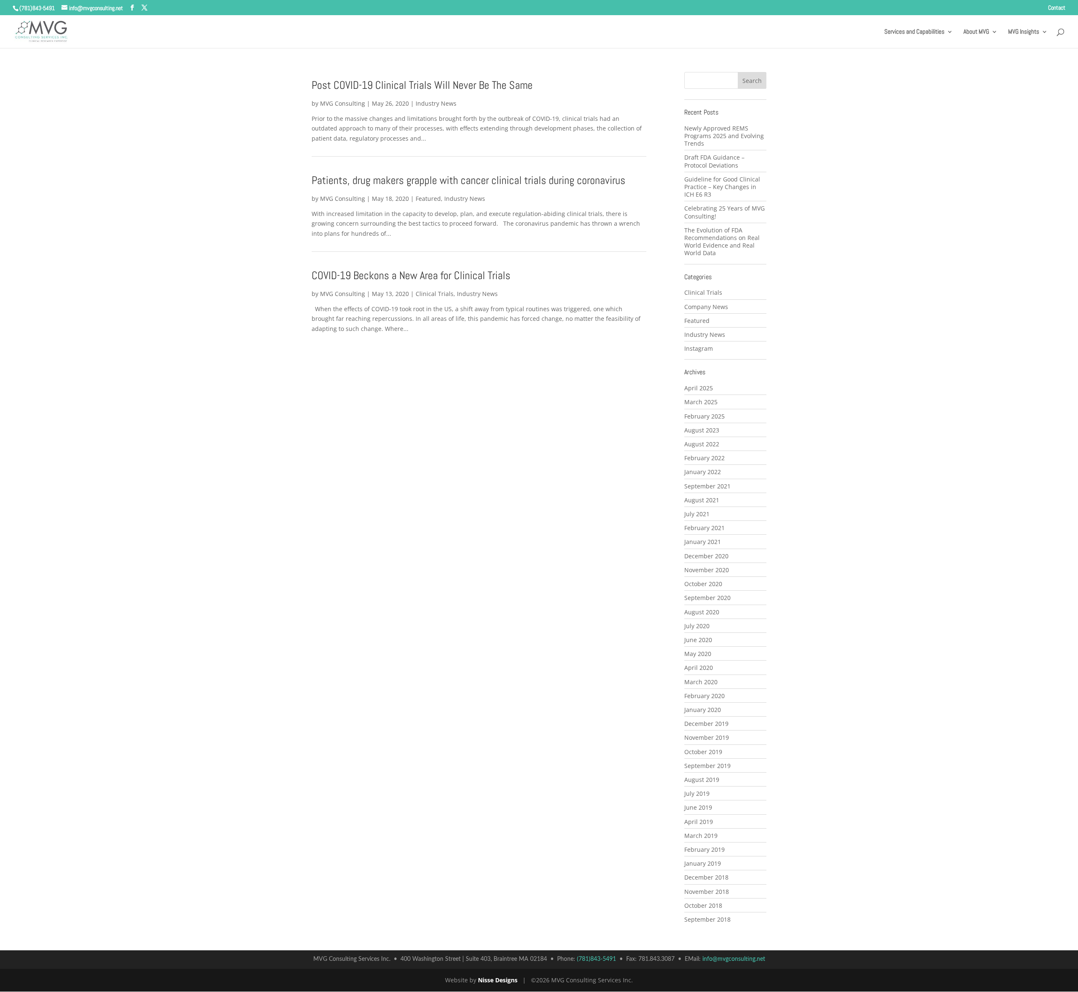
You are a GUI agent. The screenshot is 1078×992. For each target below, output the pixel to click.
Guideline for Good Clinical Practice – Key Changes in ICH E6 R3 (722, 186)
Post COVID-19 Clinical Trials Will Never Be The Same (422, 85)
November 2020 (706, 570)
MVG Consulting (342, 103)
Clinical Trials (435, 294)
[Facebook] (132, 8)
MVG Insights (1023, 32)
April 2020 (698, 668)
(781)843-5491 (37, 8)
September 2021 (707, 486)
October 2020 (703, 584)
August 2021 (701, 500)
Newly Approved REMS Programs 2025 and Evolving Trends (724, 135)
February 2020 (704, 696)
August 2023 (701, 430)
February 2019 (704, 849)
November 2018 (706, 892)
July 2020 (697, 626)
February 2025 (704, 416)
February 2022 (704, 458)
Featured (428, 199)
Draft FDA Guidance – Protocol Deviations (714, 161)
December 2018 (706, 877)
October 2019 (703, 752)
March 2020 (701, 682)
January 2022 (702, 472)
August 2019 (701, 780)
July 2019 (697, 793)
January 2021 (702, 542)
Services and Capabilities (914, 32)
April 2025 (698, 388)
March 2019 (701, 836)
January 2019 (702, 863)
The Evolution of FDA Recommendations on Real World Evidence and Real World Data (722, 241)
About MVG (976, 32)
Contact (1056, 8)
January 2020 (702, 710)
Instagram (698, 348)
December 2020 (706, 556)
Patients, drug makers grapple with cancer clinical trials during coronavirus (468, 180)
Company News (706, 307)
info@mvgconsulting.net (733, 959)
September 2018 (707, 919)
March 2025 (701, 402)
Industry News (436, 103)
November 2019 (706, 737)
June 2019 (698, 807)
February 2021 (704, 528)
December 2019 (706, 724)
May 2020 (697, 654)
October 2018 (703, 905)
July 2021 (697, 514)
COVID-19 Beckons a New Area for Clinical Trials (411, 276)
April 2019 (698, 822)
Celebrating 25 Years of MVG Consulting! (724, 212)
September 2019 (707, 766)
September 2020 (707, 598)
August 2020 (701, 612)
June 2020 (698, 640)
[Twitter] (144, 8)
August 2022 (701, 444)
